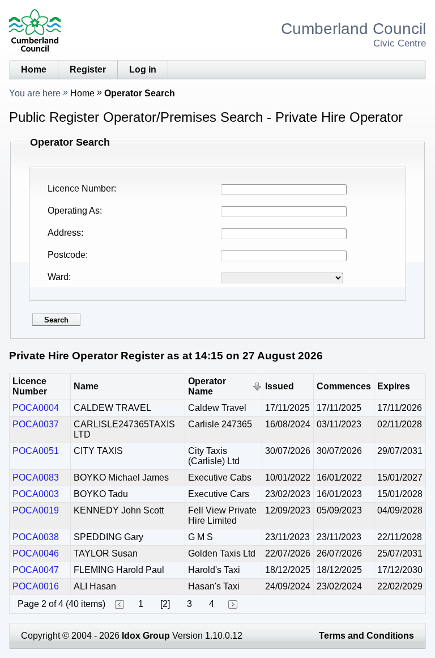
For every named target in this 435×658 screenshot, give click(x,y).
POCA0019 (35, 510)
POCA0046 (35, 553)
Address (64, 232)
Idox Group (146, 635)
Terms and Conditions (366, 635)
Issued (279, 386)
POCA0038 (35, 537)
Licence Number (81, 188)
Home (33, 69)
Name (86, 386)
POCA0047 (35, 570)
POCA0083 (35, 477)
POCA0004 (35, 408)
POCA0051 (35, 451)
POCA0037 (35, 424)
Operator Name (207, 386)
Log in (142, 69)
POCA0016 (35, 586)
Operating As (74, 210)
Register (88, 69)
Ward (58, 277)
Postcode (67, 255)
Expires (393, 386)
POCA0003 (35, 494)
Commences (344, 386)
